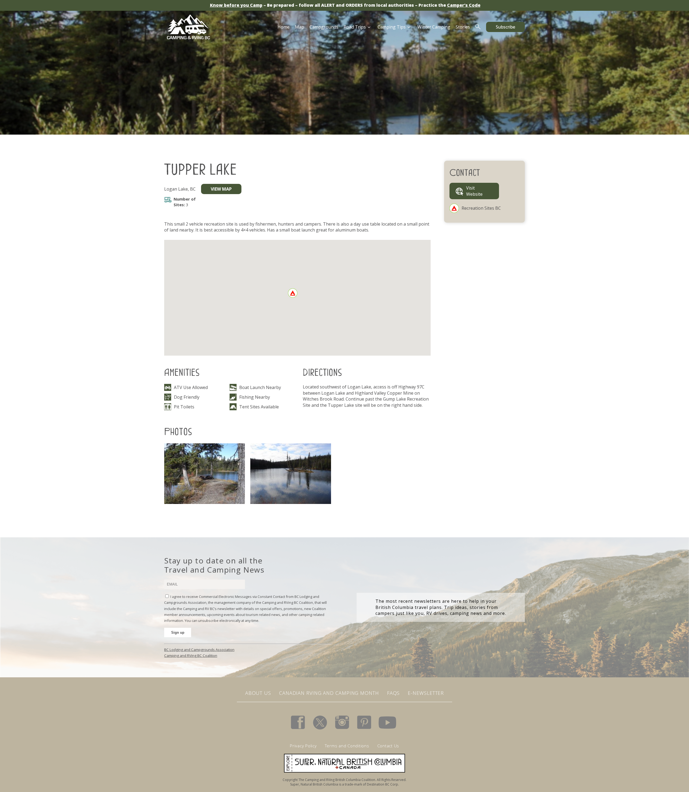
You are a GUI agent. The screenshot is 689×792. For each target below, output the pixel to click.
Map (299, 27)
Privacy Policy (303, 745)
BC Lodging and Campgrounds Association (199, 649)
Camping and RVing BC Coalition (190, 655)
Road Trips (355, 27)
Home (283, 27)
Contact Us (388, 745)
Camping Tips (392, 27)
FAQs (393, 693)
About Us (258, 693)
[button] (292, 293)
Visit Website (474, 191)
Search (478, 27)
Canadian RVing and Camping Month (329, 693)
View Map (221, 189)
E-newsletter (426, 693)
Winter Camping (433, 27)
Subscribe (505, 27)
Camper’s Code (463, 5)
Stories (463, 27)
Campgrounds (324, 27)
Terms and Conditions (347, 745)
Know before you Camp (236, 5)
